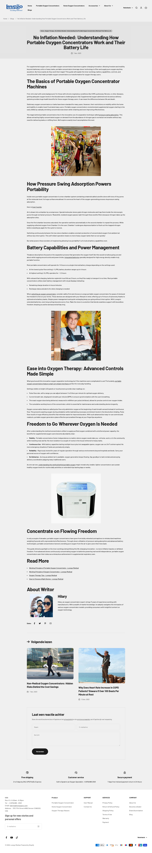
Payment (105, 822)
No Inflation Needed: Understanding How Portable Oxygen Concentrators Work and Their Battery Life (51, 19)
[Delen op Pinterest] (45, 623)
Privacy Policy (107, 803)
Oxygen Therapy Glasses (60, 810)
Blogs (30, 10)
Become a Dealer (135, 807)
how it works (36, 207)
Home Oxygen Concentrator (62, 807)
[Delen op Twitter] (40, 623)
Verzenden (40, 751)
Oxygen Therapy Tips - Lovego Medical (43, 575)
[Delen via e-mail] (50, 623)
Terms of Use (107, 814)
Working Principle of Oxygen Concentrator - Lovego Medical (50, 572)
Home (30, 6)
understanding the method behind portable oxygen (57, 465)
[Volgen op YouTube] (11, 837)
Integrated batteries (72, 257)
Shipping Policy (108, 810)
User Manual (88, 803)
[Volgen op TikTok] (17, 837)
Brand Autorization (136, 810)
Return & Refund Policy (110, 807)
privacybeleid (68, 719)
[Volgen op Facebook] (6, 837)
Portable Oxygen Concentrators (47, 6)
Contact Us (88, 807)
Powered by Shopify (27, 845)
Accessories (93, 6)
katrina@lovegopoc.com (19, 806)
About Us (107, 6)
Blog (131, 814)
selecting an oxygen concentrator (43, 294)
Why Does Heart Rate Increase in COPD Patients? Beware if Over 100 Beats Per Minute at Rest (98, 691)
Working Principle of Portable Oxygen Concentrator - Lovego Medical (54, 568)
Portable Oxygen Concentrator (63, 803)
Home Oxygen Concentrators (73, 6)
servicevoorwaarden (83, 719)
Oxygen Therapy (49, 31)
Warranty (105, 818)
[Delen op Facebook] (34, 623)
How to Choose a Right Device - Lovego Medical (46, 579)
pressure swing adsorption (109, 115)
